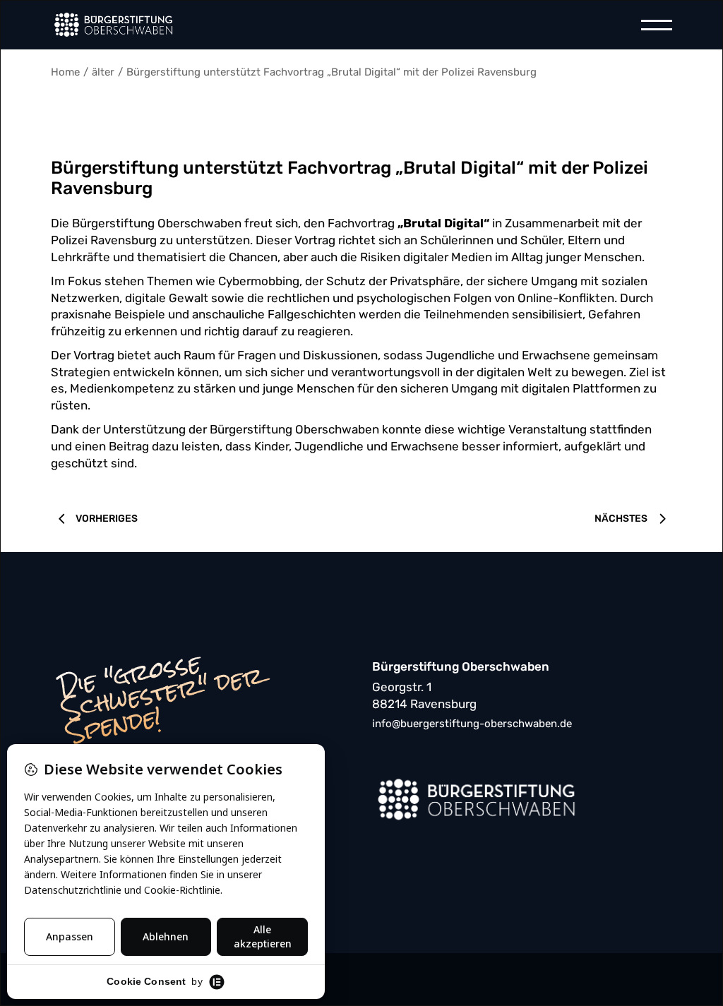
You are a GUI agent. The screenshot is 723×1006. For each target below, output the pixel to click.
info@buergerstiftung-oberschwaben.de (472, 723)
